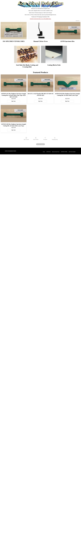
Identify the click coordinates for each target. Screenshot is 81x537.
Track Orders (35, 139)
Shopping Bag (55, 139)
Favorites (45, 139)
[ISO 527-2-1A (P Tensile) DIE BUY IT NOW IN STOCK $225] (40, 83)
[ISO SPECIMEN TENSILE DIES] (14, 30)
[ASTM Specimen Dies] (67, 30)
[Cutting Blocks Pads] (54, 54)
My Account (26, 139)
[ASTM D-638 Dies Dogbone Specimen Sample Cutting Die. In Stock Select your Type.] (13, 113)
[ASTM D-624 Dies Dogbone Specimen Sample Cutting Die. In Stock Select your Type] (67, 83)
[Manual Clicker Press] (40, 30)
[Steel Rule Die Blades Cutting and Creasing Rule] (27, 54)
